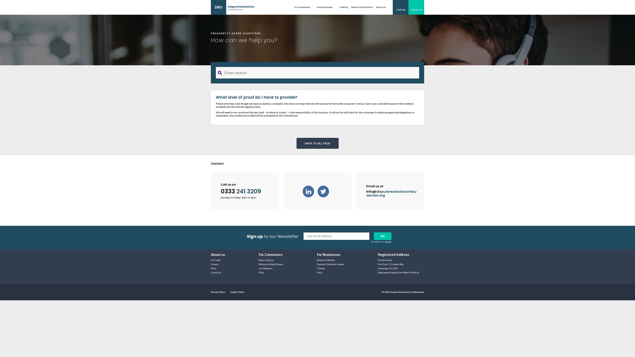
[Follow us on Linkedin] (310, 191)
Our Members (265, 268)
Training (343, 7)
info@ (391, 193)
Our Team (216, 260)
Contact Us (416, 10)
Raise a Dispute (266, 260)
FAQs (213, 268)
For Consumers (302, 7)
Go (383, 236)
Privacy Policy (218, 292)
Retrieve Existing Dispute (271, 264)
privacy (388, 241)
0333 (241, 191)
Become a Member (326, 260)
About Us (381, 7)
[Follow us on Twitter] (325, 191)
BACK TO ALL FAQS (317, 143)
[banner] (232, 7)
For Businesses (324, 7)
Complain (400, 10)
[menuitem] (305, 7)
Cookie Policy (237, 292)
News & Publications (362, 7)
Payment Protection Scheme (330, 264)
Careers (214, 264)
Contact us (216, 272)
